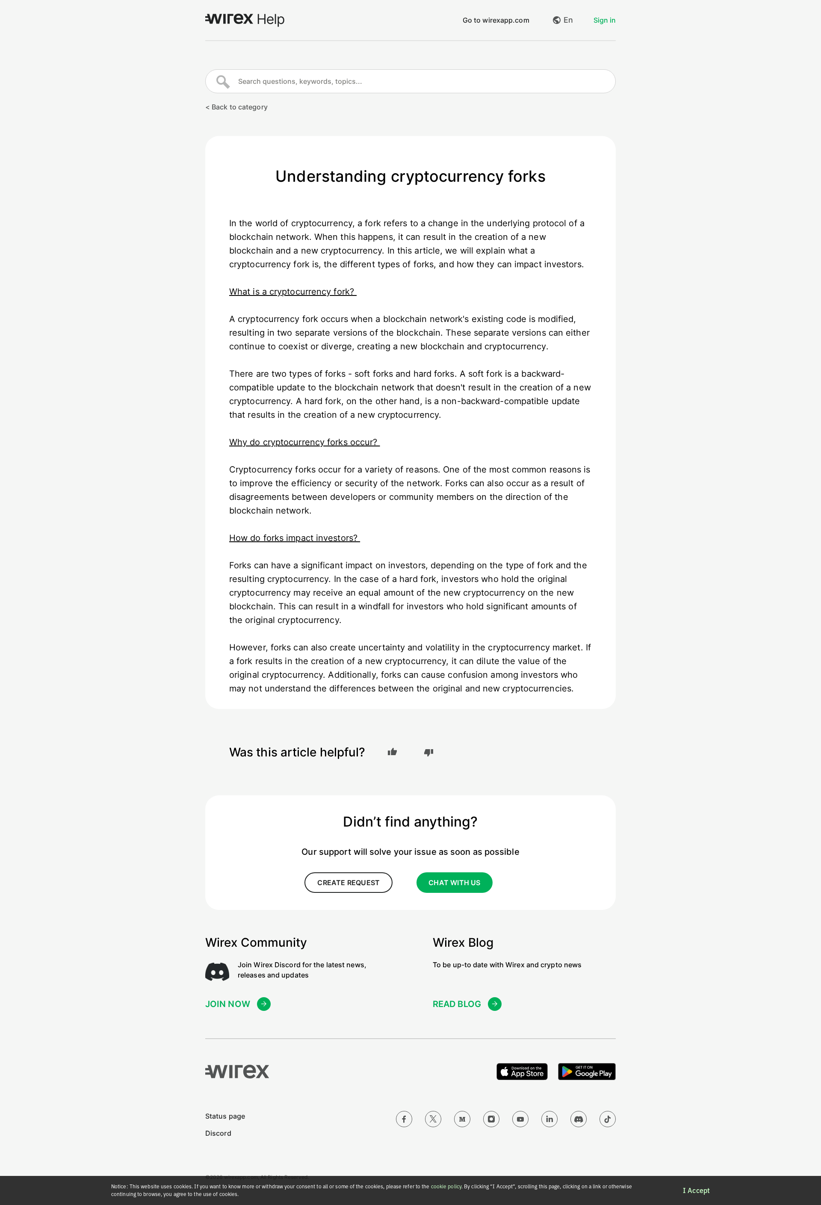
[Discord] (578, 1119)
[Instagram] (491, 1119)
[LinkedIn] (549, 1119)
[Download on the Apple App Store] (522, 1071)
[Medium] (462, 1119)
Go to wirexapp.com (496, 20)
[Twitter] (433, 1119)
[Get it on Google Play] (587, 1071)
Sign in (605, 20)
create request (348, 882)
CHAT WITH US (454, 882)
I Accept (696, 1190)
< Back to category (236, 107)
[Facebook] (404, 1119)
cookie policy (446, 1186)
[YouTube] (520, 1119)
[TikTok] (608, 1119)
